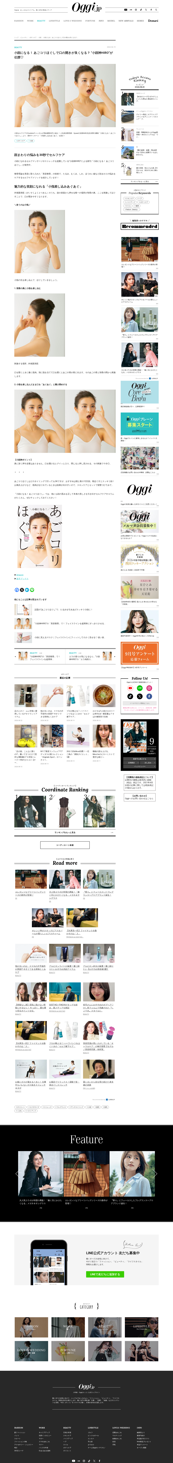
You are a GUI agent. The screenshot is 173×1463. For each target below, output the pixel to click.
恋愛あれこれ (117, 1432)
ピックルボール (93, 1435)
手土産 (90, 1442)
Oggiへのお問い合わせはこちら (139, 798)
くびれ (19, 1111)
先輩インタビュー (45, 1435)
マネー (41, 1438)
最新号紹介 (141, 1435)
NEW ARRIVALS (126, 20)
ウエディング (117, 1435)
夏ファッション (19, 1432)
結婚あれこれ (117, 1438)
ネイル (128, 206)
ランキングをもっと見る (65, 832)
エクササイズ (34, 1107)
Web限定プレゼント (144, 1442)
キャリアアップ (44, 1432)
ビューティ (24, 37)
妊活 (114, 1442)
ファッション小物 (20, 1442)
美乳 (105, 1107)
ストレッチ (48, 1107)
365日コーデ (18, 1451)
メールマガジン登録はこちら (140, 703)
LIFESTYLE (54, 20)
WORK (30, 20)
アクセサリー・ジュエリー (23, 1445)
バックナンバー (140, 766)
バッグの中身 (43, 1448)
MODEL (111, 20)
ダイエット (21, 1107)
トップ (16, 37)
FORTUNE (90, 20)
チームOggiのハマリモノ (96, 1448)
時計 (15, 1448)
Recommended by (99, 1099)
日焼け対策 (67, 1432)
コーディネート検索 (65, 845)
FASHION (18, 20)
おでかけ (91, 1445)
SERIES (140, 20)
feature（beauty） (132, 209)
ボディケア (33, 37)
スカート (17, 1438)
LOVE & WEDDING (73, 20)
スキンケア (130, 198)
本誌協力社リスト (143, 1438)
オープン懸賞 (141, 1448)
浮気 (114, 1445)
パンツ (16, 1435)
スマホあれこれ (44, 1442)
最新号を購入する (139, 759)
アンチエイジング (77, 1107)
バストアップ (31, 1111)
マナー (41, 1445)
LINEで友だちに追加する (105, 1274)
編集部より (141, 1432)
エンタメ (91, 1438)
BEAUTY (41, 20)
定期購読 (131, 763)
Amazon (19, 575)
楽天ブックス (22, 579)
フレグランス (61, 1107)
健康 (137, 206)
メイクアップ (130, 202)
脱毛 (97, 1107)
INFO (101, 20)
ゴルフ (90, 1432)
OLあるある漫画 (44, 1451)
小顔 (40, 37)
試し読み (148, 763)
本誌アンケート (142, 1445)
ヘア (140, 198)
